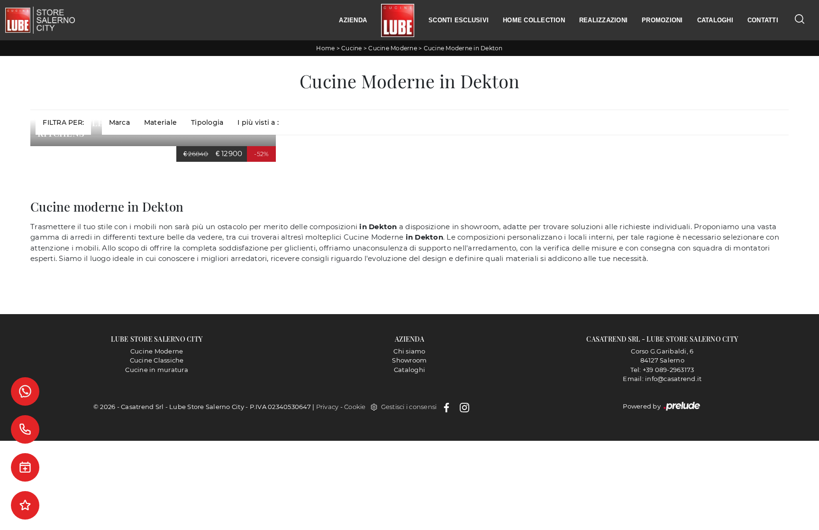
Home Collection (534, 20)
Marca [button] (119, 122)
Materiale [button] (160, 122)
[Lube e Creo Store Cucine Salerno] (397, 20)
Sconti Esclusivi (458, 20)
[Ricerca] (799, 19)
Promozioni (662, 20)
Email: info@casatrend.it (662, 378)
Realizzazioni (603, 20)
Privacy (327, 406)
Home (325, 48)
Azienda (353, 20)
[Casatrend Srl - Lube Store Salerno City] (39, 20)
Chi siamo (409, 351)
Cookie (355, 406)
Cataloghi (715, 20)
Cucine (351, 48)
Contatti (762, 20)
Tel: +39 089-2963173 (662, 369)
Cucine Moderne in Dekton (463, 48)
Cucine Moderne (392, 48)
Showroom (409, 360)
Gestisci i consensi (409, 406)
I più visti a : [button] (258, 122)
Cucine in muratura (156, 369)
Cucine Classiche (157, 360)
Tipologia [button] (207, 122)
